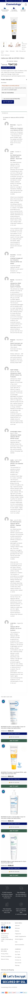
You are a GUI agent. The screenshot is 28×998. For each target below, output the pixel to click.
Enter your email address (8, 92)
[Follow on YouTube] (5, 930)
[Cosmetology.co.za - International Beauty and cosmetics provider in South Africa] (14, 4)
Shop (7, 51)
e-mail (25, 914)
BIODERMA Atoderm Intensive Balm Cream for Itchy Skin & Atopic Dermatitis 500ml (13, 817)
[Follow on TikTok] (7, 927)
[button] (2, 4)
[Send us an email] (2, 930)
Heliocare (7, 55)
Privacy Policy (17, 98)
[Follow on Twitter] (9, 927)
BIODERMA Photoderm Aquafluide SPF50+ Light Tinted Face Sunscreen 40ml (13, 773)
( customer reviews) (12, 61)
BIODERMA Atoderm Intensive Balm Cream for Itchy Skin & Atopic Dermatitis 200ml (13, 727)
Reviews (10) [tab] (5, 113)
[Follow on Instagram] (5, 927)
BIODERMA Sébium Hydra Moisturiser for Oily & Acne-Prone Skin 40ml (13, 862)
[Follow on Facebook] (2, 927)
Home (2, 51)
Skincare (12, 51)
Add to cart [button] (14, 740)
